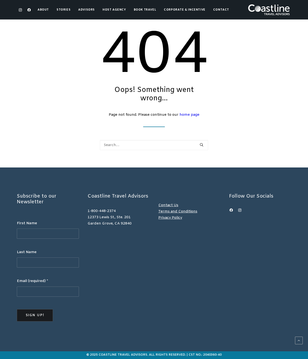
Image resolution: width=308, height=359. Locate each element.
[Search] (154, 145)
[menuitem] (45, 9)
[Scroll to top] (299, 340)
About (43, 10)
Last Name (27, 252)
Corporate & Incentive (184, 10)
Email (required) (32, 281)
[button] (28, 9)
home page (189, 114)
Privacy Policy (170, 217)
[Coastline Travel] (269, 9)
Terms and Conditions (177, 211)
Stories (64, 10)
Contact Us (168, 205)
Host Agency (114, 10)
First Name (27, 223)
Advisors (86, 10)
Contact (221, 10)
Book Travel (145, 10)
